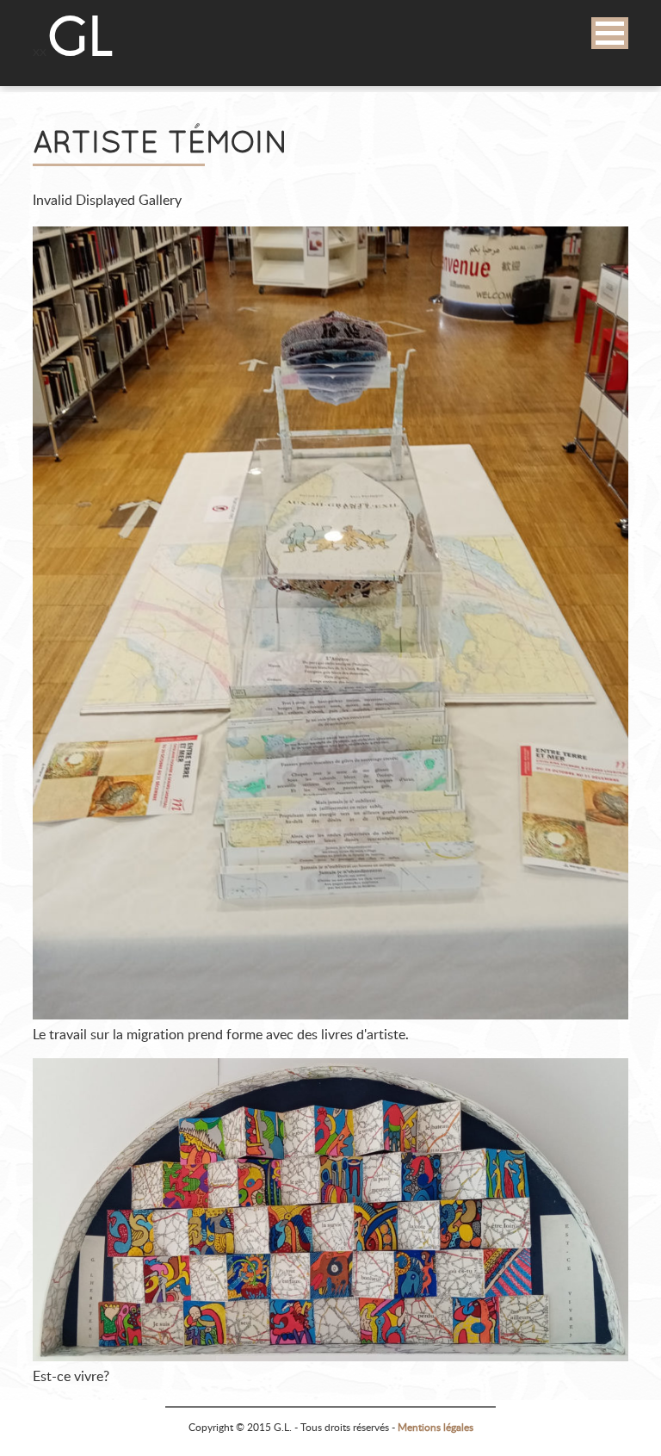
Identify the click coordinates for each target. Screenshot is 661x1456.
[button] (609, 33)
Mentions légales (435, 1427)
